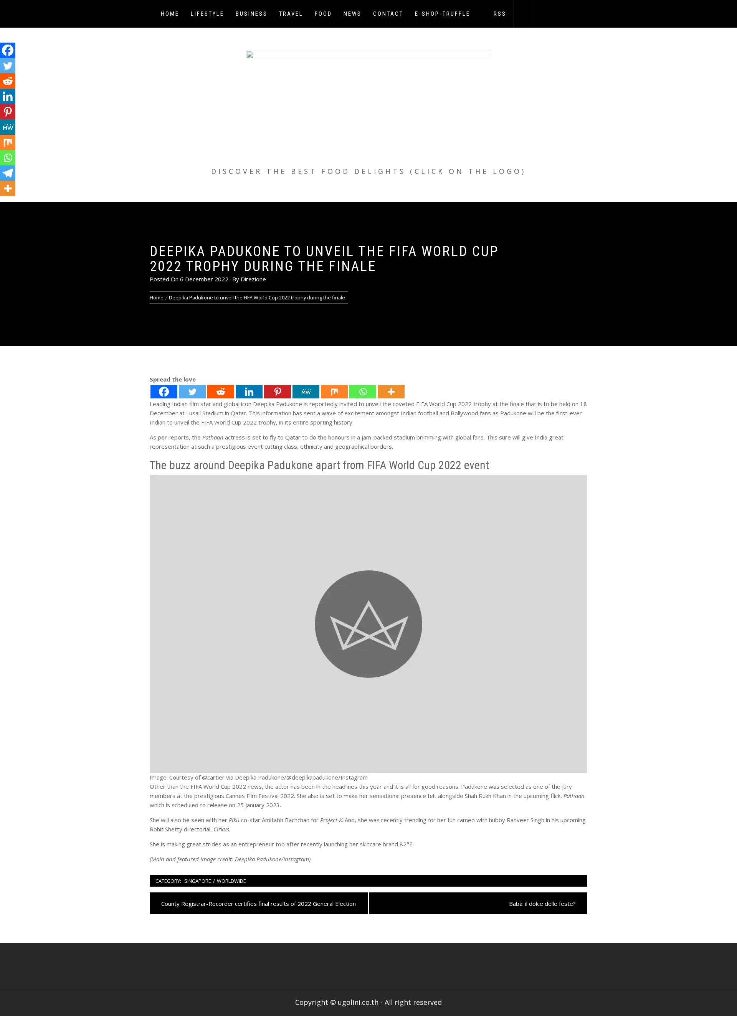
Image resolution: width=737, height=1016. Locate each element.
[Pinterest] (277, 391)
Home (170, 13)
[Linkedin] (249, 391)
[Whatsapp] (362, 391)
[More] (391, 391)
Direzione (253, 279)
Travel (291, 13)
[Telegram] (7, 173)
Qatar (293, 437)
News (353, 13)
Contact (388, 13)
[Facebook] (163, 391)
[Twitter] (192, 391)
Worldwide (231, 880)
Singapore (197, 880)
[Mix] (334, 391)
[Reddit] (220, 391)
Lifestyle (207, 13)
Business (252, 13)
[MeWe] (305, 391)
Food (323, 13)
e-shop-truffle (442, 13)
